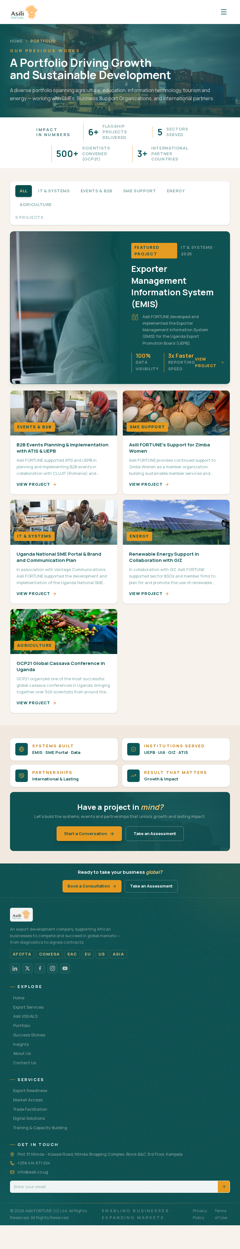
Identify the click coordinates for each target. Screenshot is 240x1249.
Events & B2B (96, 191)
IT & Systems (54, 191)
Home (16, 41)
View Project (33, 484)
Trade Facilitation (30, 1109)
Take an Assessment (154, 833)
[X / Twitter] (27, 968)
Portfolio (21, 1025)
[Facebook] (40, 968)
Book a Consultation (89, 886)
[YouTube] (65, 968)
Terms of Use (221, 1214)
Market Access (27, 1100)
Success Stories (29, 1035)
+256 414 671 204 (34, 1163)
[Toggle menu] (224, 12)
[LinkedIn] (15, 968)
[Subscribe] (224, 1186)
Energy (176, 191)
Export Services (28, 1007)
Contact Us (24, 1062)
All (24, 191)
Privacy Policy (200, 1214)
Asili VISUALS (25, 1016)
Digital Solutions (29, 1118)
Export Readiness (30, 1090)
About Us (22, 1053)
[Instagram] (53, 968)
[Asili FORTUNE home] (24, 11)
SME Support (139, 191)
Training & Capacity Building (40, 1127)
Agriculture (36, 204)
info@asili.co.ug (33, 1172)
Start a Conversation (85, 833)
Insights (21, 1044)
